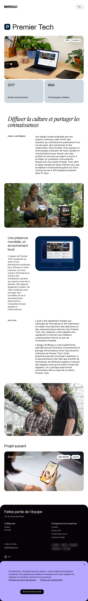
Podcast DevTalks (58, 537)
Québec (11, 527)
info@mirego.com (11, 547)
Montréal (12, 530)
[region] (44, 581)
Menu (80, 7)
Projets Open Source (59, 534)
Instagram (73, 545)
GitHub (64, 545)
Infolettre (55, 527)
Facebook (56, 549)
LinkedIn (56, 545)
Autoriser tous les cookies (32, 592)
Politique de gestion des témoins (22, 580)
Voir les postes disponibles (14, 516)
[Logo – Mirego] (10, 6)
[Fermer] (84, 564)
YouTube (66, 549)
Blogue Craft (56, 530)
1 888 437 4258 (10, 544)
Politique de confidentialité (51, 580)
